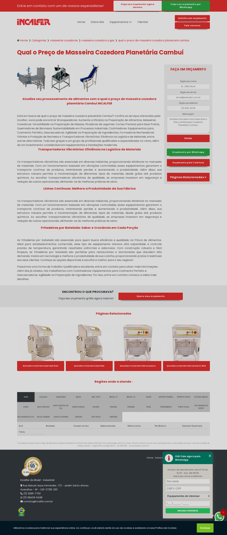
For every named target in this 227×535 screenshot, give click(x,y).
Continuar (205, 528)
